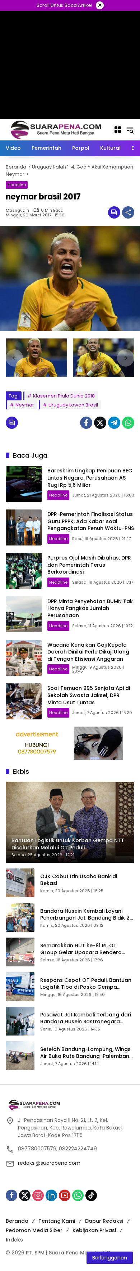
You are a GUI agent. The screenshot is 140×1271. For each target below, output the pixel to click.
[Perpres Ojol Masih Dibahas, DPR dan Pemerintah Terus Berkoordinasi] (24, 571)
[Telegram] (114, 423)
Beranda (17, 1221)
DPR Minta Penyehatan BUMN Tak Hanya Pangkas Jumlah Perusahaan (90, 608)
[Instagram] (38, 1195)
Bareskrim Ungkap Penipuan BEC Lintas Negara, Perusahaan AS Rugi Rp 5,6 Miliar (89, 477)
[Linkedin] (51, 1195)
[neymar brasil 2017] (36, 357)
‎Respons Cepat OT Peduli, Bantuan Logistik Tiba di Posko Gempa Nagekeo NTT (85, 984)
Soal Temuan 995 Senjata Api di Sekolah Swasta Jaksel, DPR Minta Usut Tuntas (88, 695)
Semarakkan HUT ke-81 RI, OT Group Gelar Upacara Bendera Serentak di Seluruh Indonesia (81, 949)
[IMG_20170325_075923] (103, 357)
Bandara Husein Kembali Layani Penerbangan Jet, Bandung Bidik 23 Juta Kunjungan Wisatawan (86, 915)
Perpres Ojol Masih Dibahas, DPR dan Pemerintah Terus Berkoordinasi (89, 564)
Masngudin (17, 210)
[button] (130, 129)
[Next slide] (125, 358)
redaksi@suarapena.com (49, 1163)
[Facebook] (86, 423)
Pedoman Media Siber (34, 1230)
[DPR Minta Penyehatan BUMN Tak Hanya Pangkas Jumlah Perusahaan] (24, 614)
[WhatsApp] (128, 423)
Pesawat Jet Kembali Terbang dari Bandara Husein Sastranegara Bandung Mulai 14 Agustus (85, 1018)
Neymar (24, 404)
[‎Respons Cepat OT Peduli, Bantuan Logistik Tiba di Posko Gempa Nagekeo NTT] (20, 986)
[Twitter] (100, 423)
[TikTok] (91, 1195)
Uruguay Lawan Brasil (73, 404)
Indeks (14, 1239)
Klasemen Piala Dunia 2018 (64, 395)
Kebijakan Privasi (94, 1230)
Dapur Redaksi (104, 1221)
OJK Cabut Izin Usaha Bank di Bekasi (78, 880)
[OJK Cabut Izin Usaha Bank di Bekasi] (20, 882)
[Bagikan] (128, 212)
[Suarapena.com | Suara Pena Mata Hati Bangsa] (56, 129)
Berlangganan (109, 1257)
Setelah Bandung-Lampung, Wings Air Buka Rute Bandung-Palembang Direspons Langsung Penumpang (86, 1053)
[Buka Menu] (117, 129)
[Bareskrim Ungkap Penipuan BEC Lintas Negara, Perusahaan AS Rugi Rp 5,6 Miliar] (24, 484)
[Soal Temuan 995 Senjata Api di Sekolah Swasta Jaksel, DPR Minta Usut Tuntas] (24, 701)
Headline (17, 185)
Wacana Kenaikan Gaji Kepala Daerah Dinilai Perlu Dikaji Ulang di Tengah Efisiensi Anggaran (88, 652)
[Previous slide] (14, 358)
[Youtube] (64, 1195)
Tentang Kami (56, 1221)
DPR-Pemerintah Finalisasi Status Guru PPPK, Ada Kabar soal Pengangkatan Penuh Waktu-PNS (90, 521)
